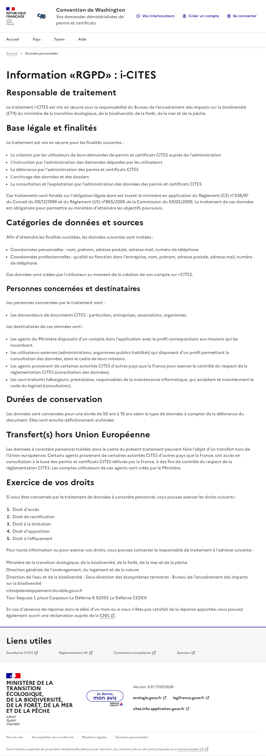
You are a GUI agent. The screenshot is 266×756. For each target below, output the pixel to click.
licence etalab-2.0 (190, 749)
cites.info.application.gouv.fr (158, 709)
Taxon (59, 39)
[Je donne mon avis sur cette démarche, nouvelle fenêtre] (105, 704)
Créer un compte (204, 16)
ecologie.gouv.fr (147, 698)
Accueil (12, 39)
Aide (82, 39)
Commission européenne (132, 652)
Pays (37, 39)
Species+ (183, 652)
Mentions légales (94, 737)
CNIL (105, 615)
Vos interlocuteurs (158, 16)
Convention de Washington (90, 10)
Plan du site (14, 737)
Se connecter (245, 16)
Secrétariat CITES (19, 652)
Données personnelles (131, 737)
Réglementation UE (73, 652)
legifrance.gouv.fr (188, 698)
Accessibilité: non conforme (53, 737)
